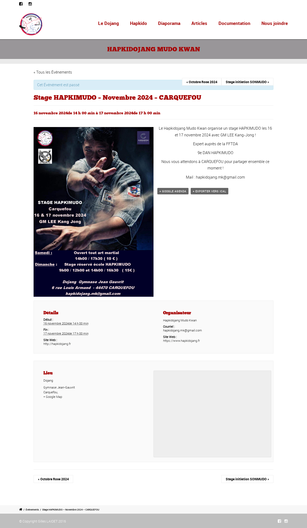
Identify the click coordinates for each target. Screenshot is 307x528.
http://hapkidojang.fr (57, 344)
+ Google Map (52, 397)
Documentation (234, 23)
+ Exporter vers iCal (209, 191)
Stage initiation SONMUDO (247, 82)
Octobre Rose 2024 (201, 82)
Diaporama (169, 23)
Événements (32, 509)
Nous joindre (274, 23)
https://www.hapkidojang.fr (181, 340)
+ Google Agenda (172, 191)
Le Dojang (108, 23)
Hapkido (138, 23)
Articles (199, 23)
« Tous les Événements (53, 72)
